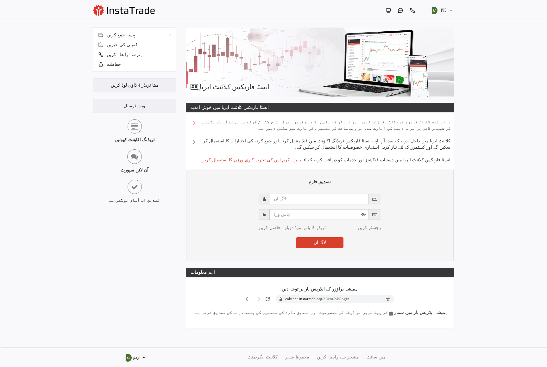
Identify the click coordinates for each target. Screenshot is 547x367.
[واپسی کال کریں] (412, 10)
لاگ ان (320, 242)
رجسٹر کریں (369, 227)
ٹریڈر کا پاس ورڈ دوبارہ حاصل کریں (292, 227)
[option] (320, 62)
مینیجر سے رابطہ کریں (338, 357)
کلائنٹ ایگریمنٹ (263, 357)
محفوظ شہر (297, 357)
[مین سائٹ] (388, 10)
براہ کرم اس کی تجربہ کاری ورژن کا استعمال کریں (250, 160)
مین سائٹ (376, 357)
